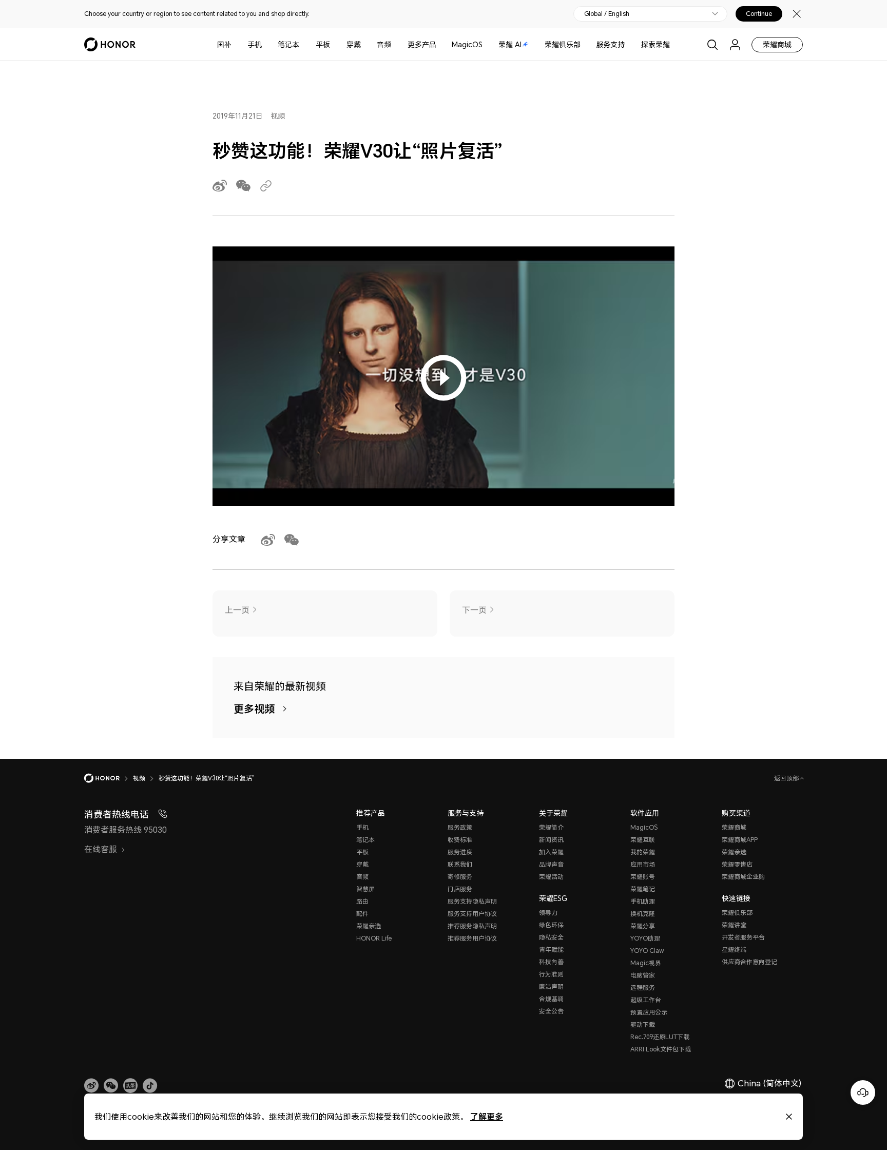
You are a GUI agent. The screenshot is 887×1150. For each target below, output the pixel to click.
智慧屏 (365, 889)
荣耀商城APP (740, 840)
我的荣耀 (642, 852)
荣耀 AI (510, 44)
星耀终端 (734, 949)
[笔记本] (303, 44)
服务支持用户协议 (472, 913)
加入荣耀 (551, 852)
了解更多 (486, 1116)
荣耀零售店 (737, 864)
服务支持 (610, 44)
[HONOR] (108, 778)
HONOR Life (374, 938)
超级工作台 (645, 1000)
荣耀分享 (642, 926)
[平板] (334, 44)
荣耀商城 (777, 44)
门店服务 (460, 889)
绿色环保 (551, 925)
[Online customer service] (863, 1092)
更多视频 (254, 709)
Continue (759, 13)
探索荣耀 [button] (655, 44)
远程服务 (642, 987)
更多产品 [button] (422, 44)
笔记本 (288, 44)
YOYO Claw (647, 950)
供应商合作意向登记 (749, 962)
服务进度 (460, 852)
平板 (323, 44)
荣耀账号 (642, 876)
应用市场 (642, 864)
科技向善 (551, 962)
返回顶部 (787, 778)
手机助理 (642, 901)
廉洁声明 (551, 986)
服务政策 (460, 827)
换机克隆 (642, 913)
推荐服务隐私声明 (472, 926)
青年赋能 (551, 949)
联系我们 (460, 864)
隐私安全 (551, 937)
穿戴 (353, 44)
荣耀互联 (642, 840)
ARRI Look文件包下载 (660, 1049)
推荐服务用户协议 (472, 938)
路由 (362, 901)
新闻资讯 (551, 840)
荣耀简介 (551, 827)
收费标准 (460, 840)
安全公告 (551, 1011)
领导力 (548, 912)
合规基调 (551, 999)
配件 (362, 913)
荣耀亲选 (368, 926)
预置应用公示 (648, 1012)
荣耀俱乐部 (563, 44)
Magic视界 (645, 963)
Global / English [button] (606, 13)
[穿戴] (365, 44)
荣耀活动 (551, 876)
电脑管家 (642, 975)
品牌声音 (551, 864)
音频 (384, 44)
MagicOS (467, 44)
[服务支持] (629, 44)
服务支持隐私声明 (472, 901)
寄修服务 (460, 876)
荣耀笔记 (642, 889)
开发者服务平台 (743, 937)
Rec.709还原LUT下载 (659, 1037)
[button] (111, 1086)
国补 (224, 44)
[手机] (266, 44)
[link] (91, 1086)
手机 (254, 44)
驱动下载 (642, 1024)
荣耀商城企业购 (743, 876)
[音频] (395, 44)
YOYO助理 (645, 938)
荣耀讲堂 (734, 925)
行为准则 (551, 974)
